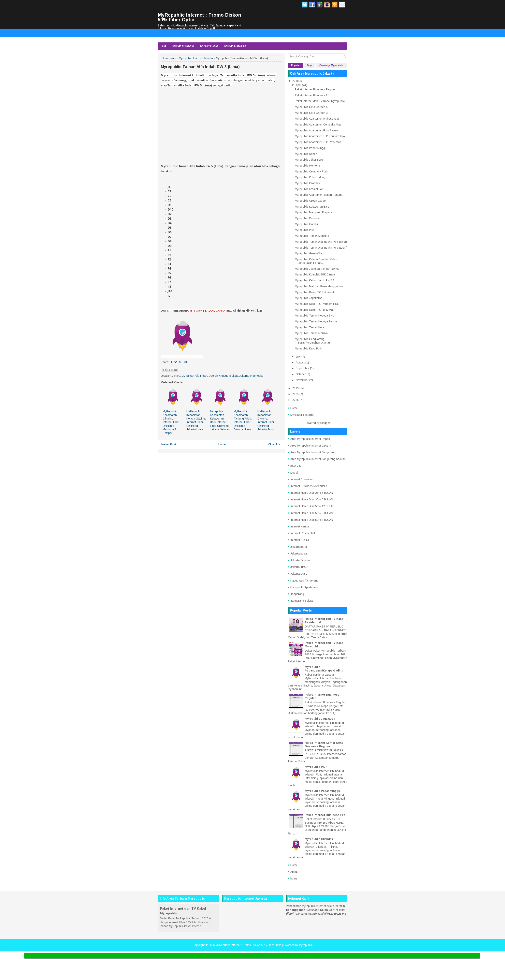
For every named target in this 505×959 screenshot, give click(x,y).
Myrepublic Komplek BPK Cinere (315, 274)
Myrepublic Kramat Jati (309, 189)
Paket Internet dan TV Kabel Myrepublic (320, 101)
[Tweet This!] (175, 362)
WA (253, 310)
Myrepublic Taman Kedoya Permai (316, 321)
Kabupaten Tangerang (304, 580)
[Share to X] (172, 370)
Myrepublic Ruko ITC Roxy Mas (314, 309)
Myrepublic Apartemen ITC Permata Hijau (320, 136)
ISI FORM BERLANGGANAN (207, 310)
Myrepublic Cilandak (307, 183)
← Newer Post (167, 444)
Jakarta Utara (298, 573)
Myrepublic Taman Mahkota (312, 235)
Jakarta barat (298, 546)
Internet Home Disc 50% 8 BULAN (311, 519)
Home (163, 46)
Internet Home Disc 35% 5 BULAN (311, 499)
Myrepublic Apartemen (304, 587)
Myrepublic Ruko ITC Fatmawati (315, 292)
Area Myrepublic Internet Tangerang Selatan (318, 459)
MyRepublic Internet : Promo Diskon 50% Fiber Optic (199, 17)
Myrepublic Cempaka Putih (311, 171)
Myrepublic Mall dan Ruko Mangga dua (319, 286)
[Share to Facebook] (176, 370)
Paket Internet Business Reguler (315, 89)
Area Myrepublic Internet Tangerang (312, 452)
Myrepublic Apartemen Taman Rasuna (318, 194)
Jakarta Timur (299, 566)
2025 (295, 394)
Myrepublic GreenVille (308, 253)
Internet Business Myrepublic (308, 486)
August (300, 362)
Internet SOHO (299, 539)
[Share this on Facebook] (171, 362)
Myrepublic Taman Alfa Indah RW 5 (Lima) (200, 67)
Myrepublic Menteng (307, 165)
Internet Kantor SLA (235, 46)
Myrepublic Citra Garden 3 (311, 112)
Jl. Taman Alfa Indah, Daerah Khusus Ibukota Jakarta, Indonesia (222, 375)
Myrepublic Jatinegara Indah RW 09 (317, 268)
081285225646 (336, 913)
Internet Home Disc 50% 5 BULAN (311, 513)
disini (290, 913)
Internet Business (301, 479)
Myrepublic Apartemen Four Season (317, 130)
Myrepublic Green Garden (311, 200)
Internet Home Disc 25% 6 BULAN (311, 492)
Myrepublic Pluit (304, 229)
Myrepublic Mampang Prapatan (314, 212)
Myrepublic (305, 945)
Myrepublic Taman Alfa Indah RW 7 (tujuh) (321, 247)
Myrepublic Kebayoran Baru (312, 206)
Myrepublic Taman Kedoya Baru (315, 315)
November (302, 380)
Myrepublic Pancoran (308, 218)
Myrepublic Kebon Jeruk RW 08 (314, 280)
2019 (295, 388)
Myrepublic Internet (302, 414)
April (298, 85)
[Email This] (164, 370)
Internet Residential (183, 46)
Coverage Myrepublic (331, 65)
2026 (295, 399)
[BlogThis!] (168, 370)
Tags (309, 65)
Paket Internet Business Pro (312, 95)
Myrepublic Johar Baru (309, 159)
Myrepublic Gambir (306, 224)
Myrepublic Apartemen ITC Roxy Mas (318, 142)
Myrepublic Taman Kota (309, 327)
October (301, 374)
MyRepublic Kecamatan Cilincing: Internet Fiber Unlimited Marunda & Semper (171, 422)
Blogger (325, 422)
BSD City (295, 465)
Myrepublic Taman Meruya (311, 333)
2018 (295, 80)
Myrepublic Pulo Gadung (310, 177)
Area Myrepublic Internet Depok (310, 438)
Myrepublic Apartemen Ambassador (317, 118)
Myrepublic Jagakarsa (308, 298)
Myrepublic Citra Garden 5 (311, 107)
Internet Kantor (209, 46)
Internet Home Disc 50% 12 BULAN (312, 506)
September (302, 368)
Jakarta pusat (299, 553)
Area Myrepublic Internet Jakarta (192, 58)
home (293, 878)
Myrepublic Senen (306, 153)
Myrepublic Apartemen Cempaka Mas (318, 124)
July (298, 356)
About (294, 871)
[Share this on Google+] (180, 362)
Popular (295, 65)
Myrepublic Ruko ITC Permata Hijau (317, 303)
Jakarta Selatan (300, 560)
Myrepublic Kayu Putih (309, 348)
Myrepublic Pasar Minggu (310, 148)
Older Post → (276, 444)
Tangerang (297, 594)
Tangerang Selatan (302, 600)
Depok (294, 472)
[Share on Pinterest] (185, 362)
